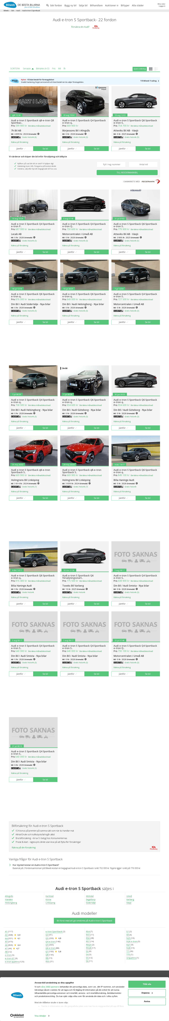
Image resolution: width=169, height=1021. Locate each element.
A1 (6, 931)
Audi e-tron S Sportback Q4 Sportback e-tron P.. (33, 225)
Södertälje (91, 902)
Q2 (47, 934)
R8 (47, 958)
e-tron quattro (12, 961)
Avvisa (147, 1001)
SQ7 (128, 944)
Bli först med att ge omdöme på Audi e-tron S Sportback (84, 920)
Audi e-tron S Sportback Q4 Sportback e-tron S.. (135, 295)
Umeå (129, 896)
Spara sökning (140, 68)
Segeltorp (90, 899)
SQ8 (128, 948)
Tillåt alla (147, 984)
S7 (127, 931)
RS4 (88, 931)
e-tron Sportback (54, 931)
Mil (59, 68)
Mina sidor (161, 4)
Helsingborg (11, 902)
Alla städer (138, 5)
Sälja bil (83, 5)
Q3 (47, 938)
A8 (6, 951)
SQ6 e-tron (132, 941)
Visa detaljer (40, 1016)
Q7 (47, 951)
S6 (87, 961)
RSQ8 (89, 948)
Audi (18, 10)
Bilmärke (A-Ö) (42, 68)
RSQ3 (89, 944)
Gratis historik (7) (29, 486)
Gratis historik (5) (132, 137)
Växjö (128, 902)
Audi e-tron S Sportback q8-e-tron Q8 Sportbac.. (32, 121)
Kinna (48, 899)
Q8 (47, 954)
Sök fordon (56, 5)
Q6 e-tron (51, 948)
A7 (6, 948)
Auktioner (111, 5)
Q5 (47, 944)
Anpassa (145, 993)
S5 (87, 957)
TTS (128, 954)
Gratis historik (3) (80, 137)
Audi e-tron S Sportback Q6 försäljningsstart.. (77, 576)
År (65, 68)
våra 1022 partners (50, 987)
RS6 (88, 938)
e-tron (8, 955)
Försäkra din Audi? (80, 26)
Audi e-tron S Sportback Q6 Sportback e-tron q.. (33, 295)
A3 (6, 935)
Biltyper (125, 5)
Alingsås (9, 896)
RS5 (88, 934)
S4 (87, 954)
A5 (6, 941)
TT (128, 951)
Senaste (27, 68)
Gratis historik (130, 486)
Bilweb (6, 10)
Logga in (162, 6)
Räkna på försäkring (19, 142)
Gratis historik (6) (29, 137)
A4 (6, 938)
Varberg (130, 899)
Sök (12, 10)
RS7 (88, 941)
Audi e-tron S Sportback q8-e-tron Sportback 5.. (30, 471)
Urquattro (131, 957)
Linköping (50, 902)
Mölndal (90, 896)
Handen (9, 899)
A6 (6, 945)
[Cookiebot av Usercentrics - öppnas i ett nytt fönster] (17, 1016)
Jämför (19, 148)
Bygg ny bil (70, 5)
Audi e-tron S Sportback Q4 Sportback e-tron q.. (84, 121)
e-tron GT (10, 958)
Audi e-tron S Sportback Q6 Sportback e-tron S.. (135, 121)
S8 (127, 934)
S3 (87, 951)
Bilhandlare (96, 5)
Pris (53, 68)
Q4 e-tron (51, 941)
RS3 (48, 961)
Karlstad (49, 896)
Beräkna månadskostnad (39, 125)
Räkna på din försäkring (24, 847)
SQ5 (128, 938)
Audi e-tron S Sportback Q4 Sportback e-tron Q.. (84, 225)
